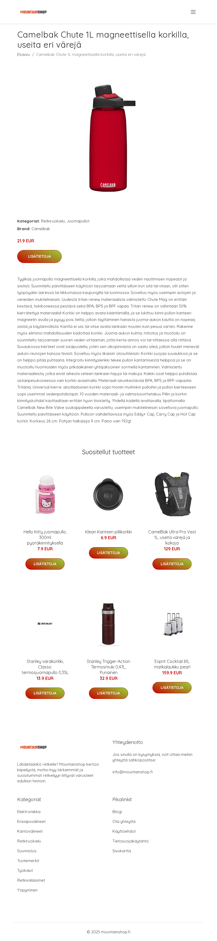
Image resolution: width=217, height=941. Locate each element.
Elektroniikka (28, 811)
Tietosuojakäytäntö (130, 841)
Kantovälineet (30, 831)
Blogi (117, 811)
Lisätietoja (39, 256)
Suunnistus (27, 850)
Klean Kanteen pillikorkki (108, 531)
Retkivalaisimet (31, 880)
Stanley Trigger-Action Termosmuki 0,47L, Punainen (108, 667)
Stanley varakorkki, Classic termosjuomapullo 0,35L (45, 667)
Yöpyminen (27, 890)
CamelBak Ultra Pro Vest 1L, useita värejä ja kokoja (172, 537)
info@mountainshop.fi (132, 771)
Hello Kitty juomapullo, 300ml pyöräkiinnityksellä (45, 537)
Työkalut (25, 870)
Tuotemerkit (28, 860)
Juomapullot (78, 221)
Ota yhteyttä (123, 821)
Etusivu (23, 54)
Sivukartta (121, 850)
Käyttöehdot (124, 831)
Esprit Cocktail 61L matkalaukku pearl (172, 664)
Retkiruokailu (53, 221)
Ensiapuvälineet (31, 821)
